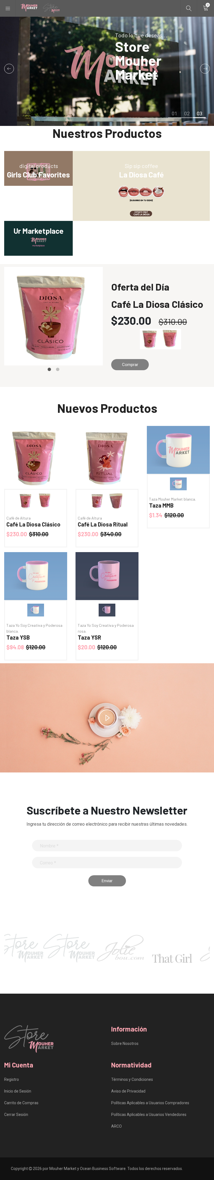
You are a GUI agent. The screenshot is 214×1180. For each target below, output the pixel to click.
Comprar (130, 364)
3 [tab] (199, 117)
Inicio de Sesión (17, 1091)
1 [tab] (174, 117)
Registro (11, 1079)
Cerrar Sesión (16, 1114)
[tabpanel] (107, 71)
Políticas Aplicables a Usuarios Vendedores (148, 1114)
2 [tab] (187, 117)
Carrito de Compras (21, 1103)
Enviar (107, 880)
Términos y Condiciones (132, 1079)
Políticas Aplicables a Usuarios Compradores (150, 1103)
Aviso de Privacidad (128, 1091)
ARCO (116, 1126)
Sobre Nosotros (124, 1043)
